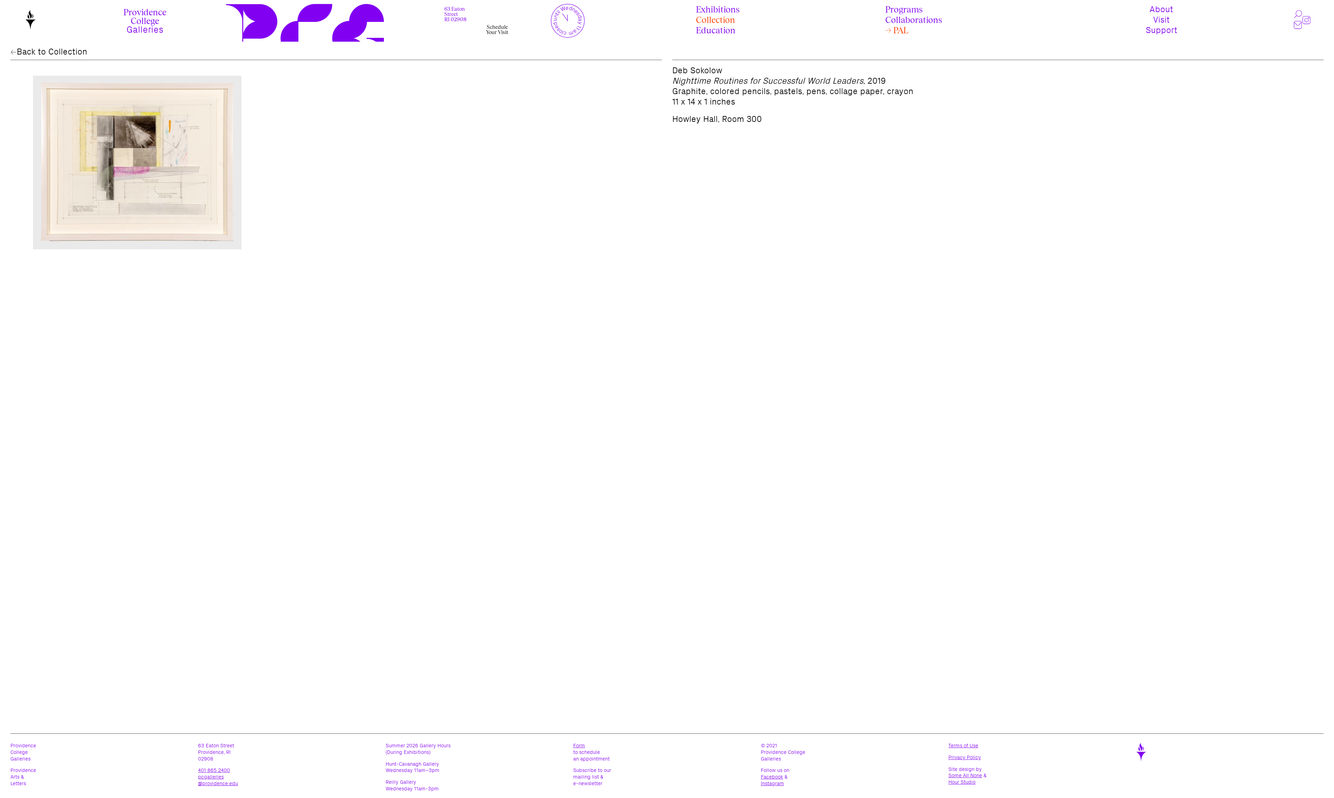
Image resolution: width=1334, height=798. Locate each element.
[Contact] (1298, 25)
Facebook (772, 777)
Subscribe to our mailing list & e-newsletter (592, 777)
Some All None (965, 775)
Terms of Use (972, 745)
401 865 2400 (214, 770)
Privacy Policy (974, 757)
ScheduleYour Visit (497, 29)
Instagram (772, 783)
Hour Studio (961, 782)
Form (579, 745)
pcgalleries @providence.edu (218, 780)
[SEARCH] (1298, 14)
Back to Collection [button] (52, 51)
